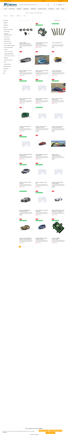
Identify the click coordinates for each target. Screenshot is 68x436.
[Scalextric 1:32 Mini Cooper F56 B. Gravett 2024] (42, 199)
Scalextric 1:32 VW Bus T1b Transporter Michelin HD (56, 71)
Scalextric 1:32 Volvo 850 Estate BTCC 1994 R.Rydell (57, 183)
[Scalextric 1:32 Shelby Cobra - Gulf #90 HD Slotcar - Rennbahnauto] (58, 199)
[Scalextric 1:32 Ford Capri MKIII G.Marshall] (26, 171)
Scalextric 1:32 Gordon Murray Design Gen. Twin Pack (41, 127)
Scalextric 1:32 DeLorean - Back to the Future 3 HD (25, 71)
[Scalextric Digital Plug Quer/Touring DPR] (58, 227)
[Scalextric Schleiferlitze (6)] (58, 32)
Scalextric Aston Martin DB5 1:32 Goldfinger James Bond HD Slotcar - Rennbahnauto (25, 239)
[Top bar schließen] (67, 1)
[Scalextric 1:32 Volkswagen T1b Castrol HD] (26, 115)
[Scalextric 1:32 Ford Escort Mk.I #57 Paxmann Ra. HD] (42, 59)
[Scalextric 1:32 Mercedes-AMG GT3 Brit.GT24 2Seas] (42, 87)
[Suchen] (48, 5)
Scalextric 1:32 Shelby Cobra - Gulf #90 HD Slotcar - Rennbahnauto (58, 211)
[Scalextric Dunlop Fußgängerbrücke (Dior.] (58, 143)
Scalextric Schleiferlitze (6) (57, 42)
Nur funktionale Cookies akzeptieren (55, 430)
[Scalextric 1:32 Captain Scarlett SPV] (42, 171)
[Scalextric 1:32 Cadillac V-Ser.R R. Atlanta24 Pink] (26, 87)
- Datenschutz (36, 434)
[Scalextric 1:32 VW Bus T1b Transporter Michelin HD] (58, 59)
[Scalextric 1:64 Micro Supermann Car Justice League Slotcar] (58, 115)
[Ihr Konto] (56, 5)
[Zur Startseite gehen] (10, 4)
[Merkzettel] (54, 5)
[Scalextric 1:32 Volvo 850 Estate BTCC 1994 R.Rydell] (58, 171)
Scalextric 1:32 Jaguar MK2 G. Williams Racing (57, 99)
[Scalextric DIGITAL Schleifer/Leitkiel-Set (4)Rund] (26, 32)
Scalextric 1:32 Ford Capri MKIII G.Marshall (25, 183)
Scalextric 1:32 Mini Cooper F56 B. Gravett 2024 (42, 211)
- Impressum (32, 434)
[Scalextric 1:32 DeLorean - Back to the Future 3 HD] (26, 59)
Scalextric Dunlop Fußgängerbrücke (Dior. (56, 155)
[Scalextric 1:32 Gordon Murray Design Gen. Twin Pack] (42, 115)
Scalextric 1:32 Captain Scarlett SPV (41, 183)
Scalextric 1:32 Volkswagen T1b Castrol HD (24, 127)
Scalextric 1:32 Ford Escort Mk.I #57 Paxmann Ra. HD (42, 71)
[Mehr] (64, 5)
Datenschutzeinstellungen (44, 430)
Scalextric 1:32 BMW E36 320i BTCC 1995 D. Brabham (24, 211)
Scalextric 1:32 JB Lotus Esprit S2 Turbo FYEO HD (41, 155)
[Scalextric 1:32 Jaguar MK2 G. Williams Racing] (58, 87)
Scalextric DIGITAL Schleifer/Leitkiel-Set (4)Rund (24, 43)
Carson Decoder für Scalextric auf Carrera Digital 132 (42, 43)
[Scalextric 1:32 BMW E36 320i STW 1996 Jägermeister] (26, 143)
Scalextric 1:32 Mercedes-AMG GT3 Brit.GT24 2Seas (42, 99)
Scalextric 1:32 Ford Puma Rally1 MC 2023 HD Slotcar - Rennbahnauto (41, 239)
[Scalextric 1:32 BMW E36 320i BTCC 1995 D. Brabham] (26, 199)
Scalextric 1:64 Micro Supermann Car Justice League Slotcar (58, 127)
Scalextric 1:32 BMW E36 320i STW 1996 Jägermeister (25, 155)
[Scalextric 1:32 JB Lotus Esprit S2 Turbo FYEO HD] (42, 143)
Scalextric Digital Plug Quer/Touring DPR (56, 239)
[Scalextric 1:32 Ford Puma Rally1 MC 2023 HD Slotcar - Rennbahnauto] (42, 227)
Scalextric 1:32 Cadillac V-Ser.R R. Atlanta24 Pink (25, 99)
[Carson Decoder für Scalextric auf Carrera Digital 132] (42, 32)
